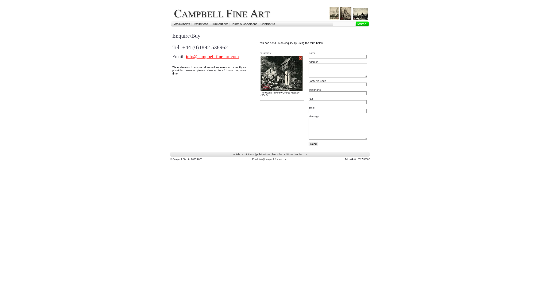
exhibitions (248, 154)
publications (263, 154)
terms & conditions (282, 154)
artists (236, 154)
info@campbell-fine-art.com (212, 56)
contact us (301, 154)
